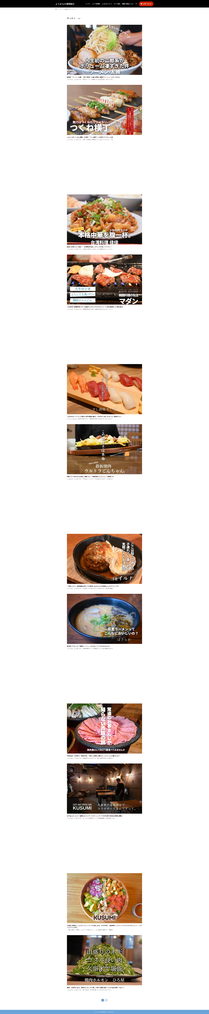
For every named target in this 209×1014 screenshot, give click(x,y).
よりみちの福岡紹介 (65, 4)
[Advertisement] (104, 167)
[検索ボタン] (136, 4)
